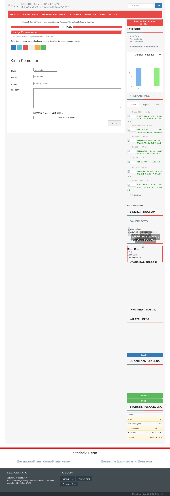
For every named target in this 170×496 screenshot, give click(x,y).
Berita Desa (134, 36)
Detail (143, 400)
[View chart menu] (160, 55)
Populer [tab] (146, 104)
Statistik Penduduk (143, 46)
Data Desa (74, 14)
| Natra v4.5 (158, 494)
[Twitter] (19, 47)
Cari (158, 5)
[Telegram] (31, 47)
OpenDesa (137, 494)
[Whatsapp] (43, 47)
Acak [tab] (158, 104)
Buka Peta (145, 355)
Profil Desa (29, 14)
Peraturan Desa (136, 41)
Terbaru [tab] (133, 104)
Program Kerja (135, 39)
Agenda (135, 195)
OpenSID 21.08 (148, 494)
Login (112, 14)
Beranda (14, 14)
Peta (102, 14)
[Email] (25, 47)
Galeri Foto (139, 221)
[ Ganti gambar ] (57, 112)
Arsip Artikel (140, 95)
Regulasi (90, 14)
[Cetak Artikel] (37, 47)
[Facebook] (13, 47)
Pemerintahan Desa (52, 14)
